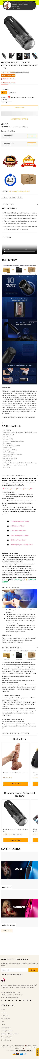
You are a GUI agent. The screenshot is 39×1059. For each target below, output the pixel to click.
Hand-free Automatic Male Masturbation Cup (15, 830)
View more (7, 930)
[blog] (20, 1000)
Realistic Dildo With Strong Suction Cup (15, 773)
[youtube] (9, 1000)
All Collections (5, 1018)
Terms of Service (6, 1037)
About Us (4, 1012)
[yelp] (24, 1000)
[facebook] (2, 1000)
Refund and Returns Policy (9, 1034)
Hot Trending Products (16, 191)
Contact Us (5, 1015)
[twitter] (6, 1000)
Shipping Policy (6, 1028)
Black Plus (12, 92)
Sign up (33, 970)
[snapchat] (31, 1000)
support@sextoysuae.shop (10, 997)
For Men (26, 191)
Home (3, 1009)
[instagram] (13, 1000)
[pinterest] (17, 1000)
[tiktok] (27, 1000)
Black (7, 89)
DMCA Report (10, 1051)
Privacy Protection (7, 1031)
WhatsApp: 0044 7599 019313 (11, 995)
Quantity (4, 99)
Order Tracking (6, 1040)
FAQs (3, 1025)
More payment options (19, 119)
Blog (2, 1021)
